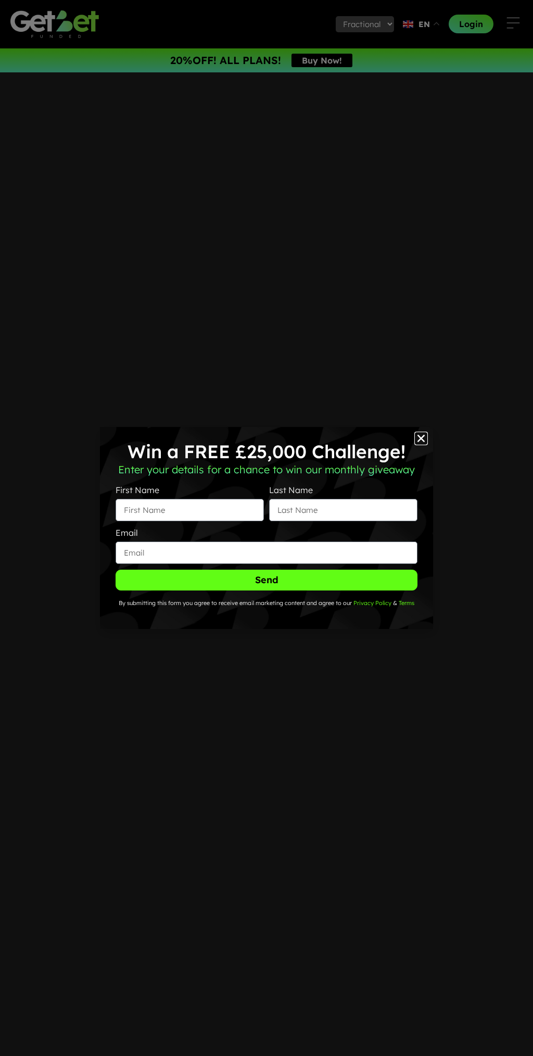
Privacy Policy (371, 603)
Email (127, 532)
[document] (266, 528)
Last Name (291, 490)
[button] (421, 438)
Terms (406, 603)
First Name (137, 490)
